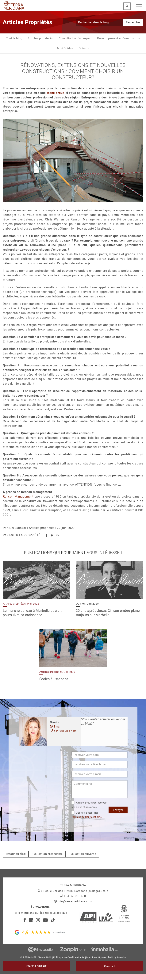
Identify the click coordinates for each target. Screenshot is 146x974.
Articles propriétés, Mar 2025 (21, 603)
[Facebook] (47, 535)
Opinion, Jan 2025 (87, 603)
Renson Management (18, 496)
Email (57, 726)
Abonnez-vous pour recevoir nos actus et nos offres (89, 804)
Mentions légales (96, 957)
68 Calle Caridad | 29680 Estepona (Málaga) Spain (74, 891)
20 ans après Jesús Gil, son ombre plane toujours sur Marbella (108, 613)
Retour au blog (15, 854)
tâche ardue (55, 93)
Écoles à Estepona (53, 679)
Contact (109, 966)
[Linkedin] (57, 535)
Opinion (84, 48)
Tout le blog (14, 38)
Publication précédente (47, 854)
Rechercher (133, 22)
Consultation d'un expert (75, 38)
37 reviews (59, 932)
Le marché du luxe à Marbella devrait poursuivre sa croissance (32, 613)
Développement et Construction (118, 38)
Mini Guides (65, 48)
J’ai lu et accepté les (86, 815)
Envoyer (118, 810)
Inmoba (121, 957)
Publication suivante (82, 854)
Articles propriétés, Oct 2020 (57, 671)
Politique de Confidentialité (86, 817)
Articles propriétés (40, 38)
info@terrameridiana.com (75, 901)
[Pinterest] (52, 535)
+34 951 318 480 (64, 730)
